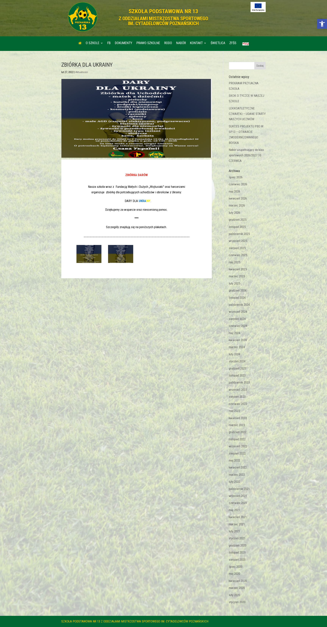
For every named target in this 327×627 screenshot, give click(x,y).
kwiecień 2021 (238, 517)
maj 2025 (234, 262)
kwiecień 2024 (238, 340)
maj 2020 (234, 574)
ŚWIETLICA (218, 43)
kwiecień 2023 (238, 418)
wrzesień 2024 (238, 312)
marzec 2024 (237, 347)
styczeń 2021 (237, 538)
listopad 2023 (237, 375)
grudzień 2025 (237, 219)
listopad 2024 (237, 297)
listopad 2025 (237, 227)
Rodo (168, 43)
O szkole (92, 43)
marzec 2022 (237, 474)
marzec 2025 (237, 276)
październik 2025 (239, 234)
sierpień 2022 (237, 453)
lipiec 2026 (235, 177)
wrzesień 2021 (238, 496)
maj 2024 (234, 333)
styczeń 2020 (237, 602)
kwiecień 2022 (238, 467)
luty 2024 (234, 354)
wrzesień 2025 (238, 241)
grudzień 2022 (237, 432)
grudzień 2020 (237, 545)
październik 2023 (239, 382)
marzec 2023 (237, 425)
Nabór (181, 43)
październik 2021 (239, 489)
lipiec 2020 (235, 567)
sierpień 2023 (237, 397)
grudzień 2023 (237, 368)
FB (109, 43)
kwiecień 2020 (238, 581)
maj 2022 (234, 460)
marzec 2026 (237, 205)
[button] (322, 24)
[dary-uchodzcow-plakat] (89, 263)
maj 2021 (234, 510)
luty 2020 (234, 595)
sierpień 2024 (237, 319)
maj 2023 (234, 411)
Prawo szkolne (148, 43)
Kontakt (196, 43)
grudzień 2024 (237, 290)
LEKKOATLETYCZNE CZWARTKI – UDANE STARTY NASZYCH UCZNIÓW (247, 113)
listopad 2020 (237, 552)
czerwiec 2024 (238, 326)
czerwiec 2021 (238, 503)
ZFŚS (232, 43)
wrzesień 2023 (238, 389)
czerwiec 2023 (238, 404)
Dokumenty (123, 43)
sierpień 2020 (237, 559)
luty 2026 (234, 212)
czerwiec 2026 (238, 184)
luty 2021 (234, 531)
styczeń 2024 (237, 361)
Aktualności (81, 72)
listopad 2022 (237, 439)
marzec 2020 (237, 588)
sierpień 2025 (237, 248)
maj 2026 (234, 191)
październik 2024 (239, 304)
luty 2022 (234, 482)
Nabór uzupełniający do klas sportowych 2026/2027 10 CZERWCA (246, 155)
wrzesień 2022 (238, 446)
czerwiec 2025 (238, 255)
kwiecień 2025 (238, 269)
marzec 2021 (237, 524)
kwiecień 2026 (238, 198)
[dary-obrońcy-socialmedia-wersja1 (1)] (120, 263)
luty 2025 (234, 283)
